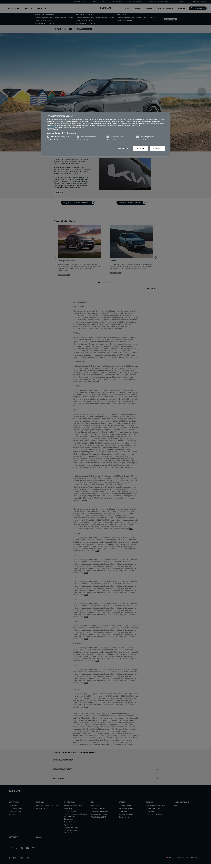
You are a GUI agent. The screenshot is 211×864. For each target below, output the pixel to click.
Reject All (157, 148)
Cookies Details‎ (52, 140)
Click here (50, 127)
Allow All (140, 148)
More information (53, 129)
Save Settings (122, 148)
